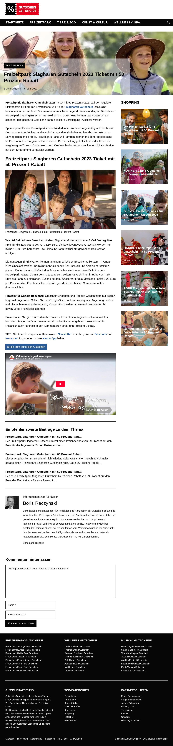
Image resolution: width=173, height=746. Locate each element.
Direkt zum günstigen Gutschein (26, 346)
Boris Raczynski (12, 88)
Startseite (9, 739)
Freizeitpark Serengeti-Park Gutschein (23, 646)
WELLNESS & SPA (127, 22)
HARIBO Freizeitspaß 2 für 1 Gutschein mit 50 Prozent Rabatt (143, 251)
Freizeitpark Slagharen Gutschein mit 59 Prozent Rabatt (43, 436)
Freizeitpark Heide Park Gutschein (21, 653)
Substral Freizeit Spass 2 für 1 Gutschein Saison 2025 (143, 212)
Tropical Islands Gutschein (77, 646)
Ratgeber (68, 717)
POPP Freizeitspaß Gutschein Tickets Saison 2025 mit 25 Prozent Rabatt (144, 292)
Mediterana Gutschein (75, 667)
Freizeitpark (70, 696)
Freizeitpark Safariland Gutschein (21, 664)
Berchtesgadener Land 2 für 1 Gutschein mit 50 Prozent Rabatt (144, 332)
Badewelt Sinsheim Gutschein (78, 653)
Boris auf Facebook (33, 543)
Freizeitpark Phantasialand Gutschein (23, 660)
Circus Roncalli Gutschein (133, 670)
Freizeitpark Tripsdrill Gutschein (20, 657)
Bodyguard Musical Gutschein (135, 664)
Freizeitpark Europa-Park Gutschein (22, 650)
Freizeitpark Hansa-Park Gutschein (22, 670)
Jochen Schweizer (130, 703)
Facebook (100, 334)
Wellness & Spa (72, 706)
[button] (168, 22)
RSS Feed (62, 739)
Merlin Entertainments (131, 696)
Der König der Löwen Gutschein (136, 646)
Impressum (22, 739)
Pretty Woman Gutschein (133, 667)
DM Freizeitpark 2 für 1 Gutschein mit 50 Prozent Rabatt (141, 130)
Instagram (11, 338)
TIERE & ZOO (66, 22)
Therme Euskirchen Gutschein (79, 657)
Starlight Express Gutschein (134, 650)
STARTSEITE (14, 22)
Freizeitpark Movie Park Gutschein (21, 667)
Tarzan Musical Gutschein (133, 657)
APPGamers (76, 739)
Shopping (69, 713)
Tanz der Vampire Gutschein (134, 653)
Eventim (125, 713)
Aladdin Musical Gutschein (134, 660)
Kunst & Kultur (71, 703)
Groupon (125, 717)
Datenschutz (36, 739)
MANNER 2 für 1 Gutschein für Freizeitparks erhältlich (142, 172)
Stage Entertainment (131, 700)
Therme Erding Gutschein (76, 650)
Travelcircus (127, 710)
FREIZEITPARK (40, 22)
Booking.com (127, 706)
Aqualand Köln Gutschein (76, 664)
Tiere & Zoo (70, 700)
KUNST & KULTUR (95, 22)
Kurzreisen (69, 710)
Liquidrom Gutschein (74, 670)
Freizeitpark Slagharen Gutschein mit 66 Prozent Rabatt (43, 454)
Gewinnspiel (70, 720)
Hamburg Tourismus (131, 720)
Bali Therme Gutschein (75, 660)
